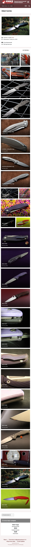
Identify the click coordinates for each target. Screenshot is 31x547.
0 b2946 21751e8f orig (8, 131)
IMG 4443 (4, 284)
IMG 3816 (4, 504)
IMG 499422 (23, 194)
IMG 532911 (5, 114)
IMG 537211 (5, 94)
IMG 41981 (4, 445)
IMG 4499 (4, 243)
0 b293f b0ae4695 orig (8, 166)
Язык (5, 539)
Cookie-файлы (21, 541)
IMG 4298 (4, 364)
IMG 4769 (4, 213)
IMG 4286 (4, 425)
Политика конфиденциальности (17, 539)
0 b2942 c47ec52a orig (8, 149)
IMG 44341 (20, 223)
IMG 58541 (4, 75)
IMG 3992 (4, 464)
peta (13, 37)
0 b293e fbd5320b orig (8, 183)
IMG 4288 (4, 405)
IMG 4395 (4, 303)
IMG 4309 (4, 344)
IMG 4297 (4, 384)
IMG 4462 (4, 263)
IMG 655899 (5, 62)
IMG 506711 (5, 194)
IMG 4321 (4, 323)
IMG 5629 (14, 75)
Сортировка (26, 50)
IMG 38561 (5, 484)
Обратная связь (10, 541)
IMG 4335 (4, 223)
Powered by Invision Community (15, 544)
